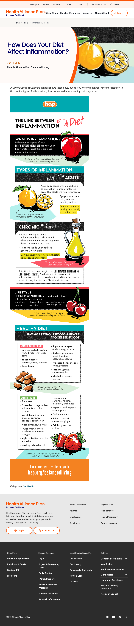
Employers (75, 517)
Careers (74, 581)
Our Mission (76, 558)
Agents (73, 510)
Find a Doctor (108, 510)
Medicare (12, 575)
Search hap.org (109, 523)
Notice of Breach (109, 594)
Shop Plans (52, 13)
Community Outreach (81, 570)
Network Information (49, 599)
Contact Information (111, 558)
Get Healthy (29, 486)
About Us (88, 13)
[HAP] (26, 12)
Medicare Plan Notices (112, 569)
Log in (41, 558)
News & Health (102, 13)
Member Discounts (48, 593)
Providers (75, 523)
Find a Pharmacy (109, 517)
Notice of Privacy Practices (110, 587)
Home (17, 23)
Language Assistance (112, 580)
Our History (76, 564)
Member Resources (70, 13)
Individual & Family (16, 564)
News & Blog (76, 575)
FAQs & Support (46, 579)
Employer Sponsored (18, 558)
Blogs (26, 23)
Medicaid (13, 570)
